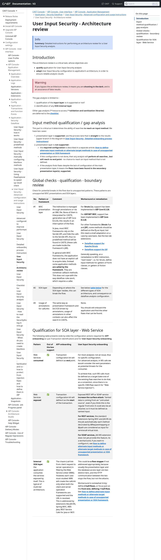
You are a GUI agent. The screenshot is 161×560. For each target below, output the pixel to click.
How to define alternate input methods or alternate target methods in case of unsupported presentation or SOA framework (76, 150)
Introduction (142, 18)
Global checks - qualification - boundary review (147, 33)
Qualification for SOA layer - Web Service (146, 41)
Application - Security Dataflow (48, 14)
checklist (54, 113)
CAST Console (39, 11)
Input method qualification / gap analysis (147, 24)
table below (95, 287)
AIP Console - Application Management (92, 11)
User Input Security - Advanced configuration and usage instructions (95, 14)
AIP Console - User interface (59, 11)
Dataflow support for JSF (96, 249)
